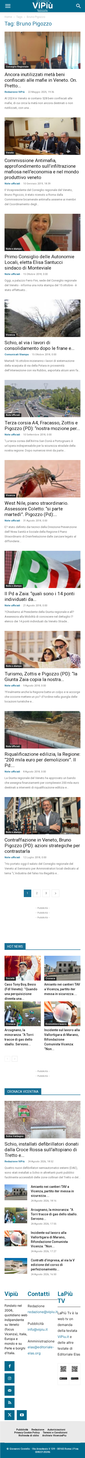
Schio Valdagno (15, 1136)
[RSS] (10, 1403)
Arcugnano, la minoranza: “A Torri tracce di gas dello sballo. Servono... (54, 1214)
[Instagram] (10, 1378)
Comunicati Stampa (17, 354)
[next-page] (55, 893)
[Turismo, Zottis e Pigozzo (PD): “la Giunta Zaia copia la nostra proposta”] (42, 649)
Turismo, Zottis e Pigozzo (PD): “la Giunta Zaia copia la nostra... (41, 676)
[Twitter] (10, 1415)
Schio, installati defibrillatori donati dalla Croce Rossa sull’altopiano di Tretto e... (42, 1149)
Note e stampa (14, 249)
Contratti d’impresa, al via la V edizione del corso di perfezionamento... (53, 1264)
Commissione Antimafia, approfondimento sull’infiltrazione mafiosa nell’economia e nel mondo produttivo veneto (42, 169)
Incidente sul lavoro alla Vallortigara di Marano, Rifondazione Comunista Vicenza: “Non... (62, 1039)
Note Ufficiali (13, 415)
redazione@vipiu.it (43, 1312)
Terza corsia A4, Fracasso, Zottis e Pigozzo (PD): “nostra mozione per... (42, 425)
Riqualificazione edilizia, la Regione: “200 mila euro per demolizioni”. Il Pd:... (42, 759)
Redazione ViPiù (15, 92)
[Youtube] (22, 1415)
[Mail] (10, 1390)
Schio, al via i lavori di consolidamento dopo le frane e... (40, 345)
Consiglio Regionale (17, 66)
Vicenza (10, 335)
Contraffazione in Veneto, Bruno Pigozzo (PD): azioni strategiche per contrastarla (42, 845)
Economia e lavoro (56, 1024)
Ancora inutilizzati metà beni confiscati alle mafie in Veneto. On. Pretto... (41, 80)
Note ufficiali (12, 183)
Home (8, 17)
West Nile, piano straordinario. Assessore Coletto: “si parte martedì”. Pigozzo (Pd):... (36, 508)
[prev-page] (7, 1059)
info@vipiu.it (38, 1329)
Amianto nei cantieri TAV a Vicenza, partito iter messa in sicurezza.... (62, 989)
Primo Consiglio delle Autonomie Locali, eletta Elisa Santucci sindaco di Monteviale (39, 262)
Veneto (10, 152)
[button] (7, 6)
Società (10, 978)
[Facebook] (10, 1366)
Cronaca (50, 978)
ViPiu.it (63, 1337)
